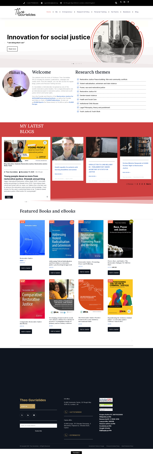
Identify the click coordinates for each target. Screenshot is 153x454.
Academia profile (105, 426)
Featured (24, 164)
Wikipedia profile (105, 417)
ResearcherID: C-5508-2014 (109, 419)
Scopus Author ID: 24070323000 (111, 414)
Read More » (58, 174)
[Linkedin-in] (28, 415)
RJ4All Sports (39, 102)
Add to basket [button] (26, 268)
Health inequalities (34, 164)
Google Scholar (104, 428)
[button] (116, 3)
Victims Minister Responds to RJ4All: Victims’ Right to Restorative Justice (135, 165)
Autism (14, 164)
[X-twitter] (22, 415)
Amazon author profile (107, 424)
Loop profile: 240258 (106, 421)
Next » (148, 184)
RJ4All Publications (53, 100)
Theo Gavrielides (33, 400)
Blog (19, 164)
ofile (105, 430)
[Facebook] (34, 415)
